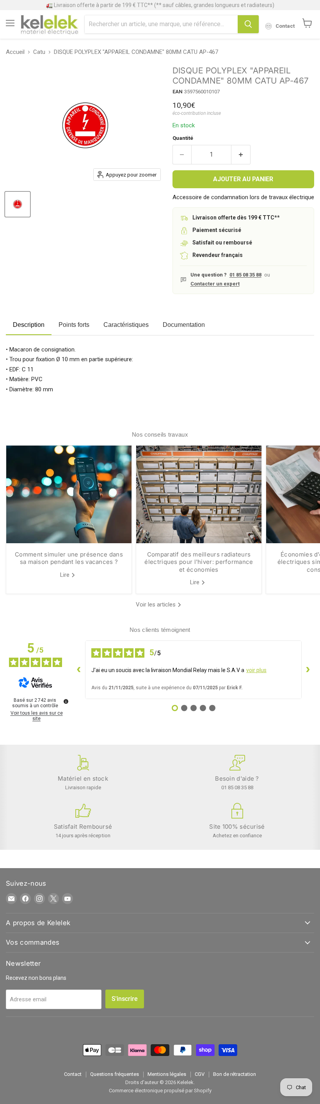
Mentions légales (167, 1074)
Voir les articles (156, 604)
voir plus (256, 670)
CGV (199, 1074)
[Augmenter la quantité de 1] (241, 154)
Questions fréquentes (114, 1074)
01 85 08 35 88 (245, 275)
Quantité (182, 138)
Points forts (74, 324)
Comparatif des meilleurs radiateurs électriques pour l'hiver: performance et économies (198, 562)
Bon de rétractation (234, 1074)
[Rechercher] (248, 24)
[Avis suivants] (307, 669)
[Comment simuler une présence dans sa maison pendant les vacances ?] (69, 494)
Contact (73, 1074)
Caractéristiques (126, 324)
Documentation (184, 324)
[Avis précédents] (78, 669)
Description (28, 324)
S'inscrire (125, 998)
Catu (39, 52)
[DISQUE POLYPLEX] (17, 204)
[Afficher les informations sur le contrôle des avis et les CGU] (66, 701)
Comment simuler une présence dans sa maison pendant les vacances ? (69, 558)
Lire (65, 574)
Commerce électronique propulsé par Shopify (160, 1090)
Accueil (15, 52)
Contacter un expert (215, 284)
